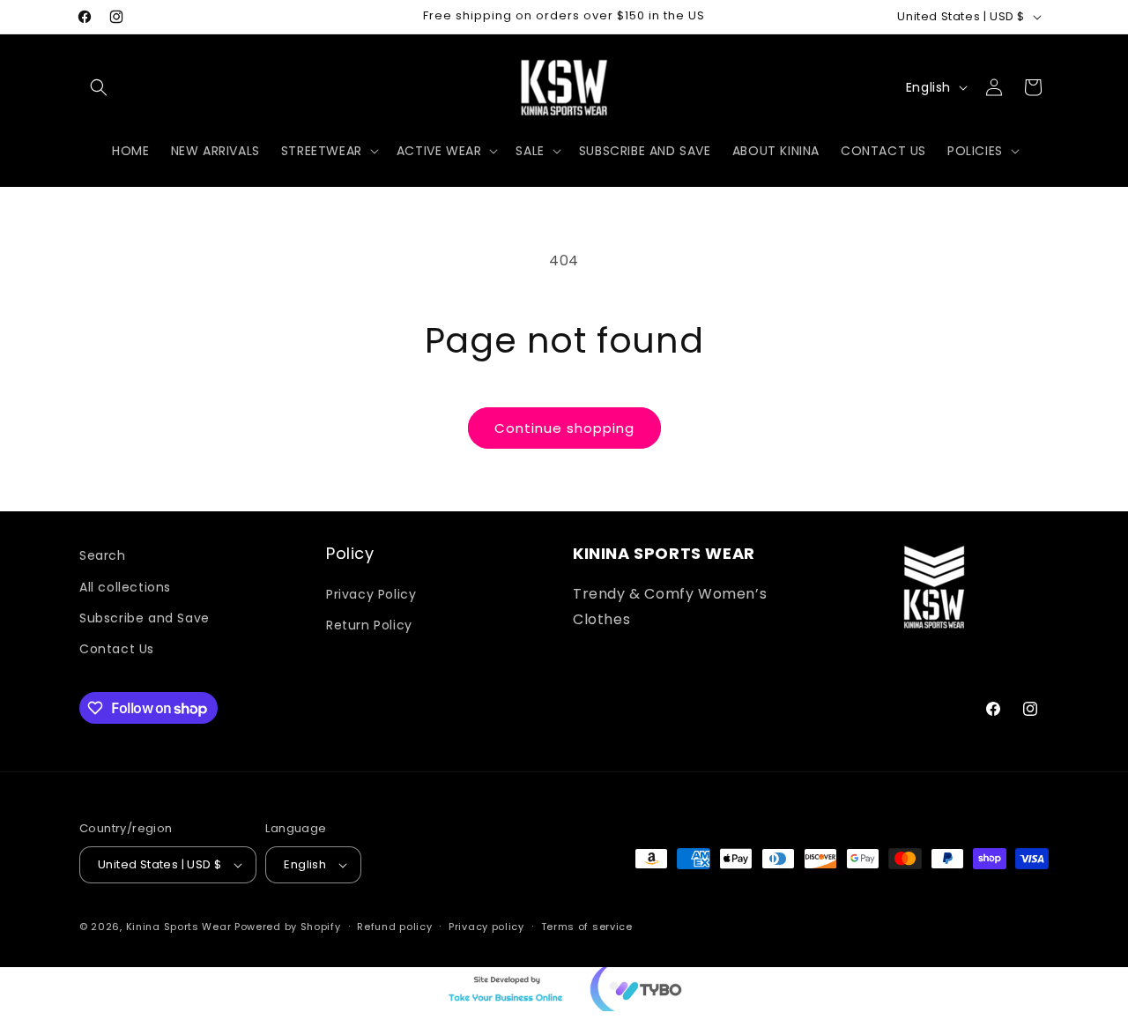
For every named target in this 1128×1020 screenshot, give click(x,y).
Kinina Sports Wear (179, 926)
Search (102, 555)
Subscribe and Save (144, 617)
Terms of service (587, 926)
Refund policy (394, 926)
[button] (98, 87)
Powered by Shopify (287, 926)
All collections (125, 586)
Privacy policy (486, 926)
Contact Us (116, 648)
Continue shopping (564, 428)
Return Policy (369, 624)
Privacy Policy (371, 593)
